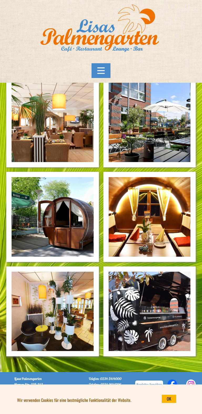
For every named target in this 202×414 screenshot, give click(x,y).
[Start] (101, 30)
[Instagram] (191, 384)
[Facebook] (172, 384)
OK (169, 399)
